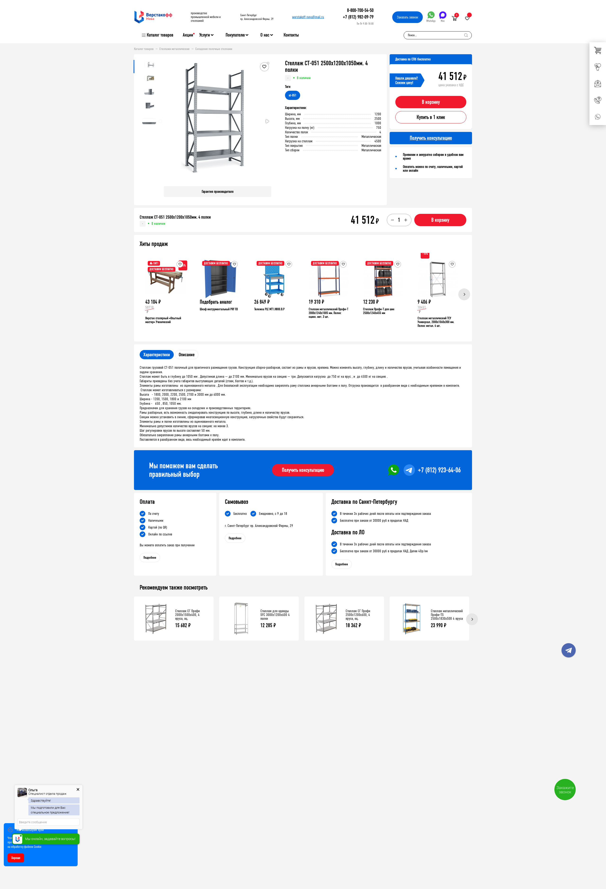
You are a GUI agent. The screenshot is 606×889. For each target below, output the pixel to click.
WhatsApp (431, 20)
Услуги (204, 35)
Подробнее (149, 558)
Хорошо (15, 858)
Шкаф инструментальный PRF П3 (219, 309)
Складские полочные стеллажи (213, 49)
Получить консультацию (303, 470)
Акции (188, 35)
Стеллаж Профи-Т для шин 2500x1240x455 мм (378, 311)
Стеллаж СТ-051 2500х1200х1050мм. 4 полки (175, 217)
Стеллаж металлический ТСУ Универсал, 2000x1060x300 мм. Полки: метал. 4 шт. (436, 322)
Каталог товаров (160, 35)
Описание (187, 355)
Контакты (291, 35)
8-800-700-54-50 (360, 10)
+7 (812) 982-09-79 (358, 17)
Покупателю (235, 35)
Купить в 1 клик (431, 117)
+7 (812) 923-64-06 (439, 470)
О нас (264, 35)
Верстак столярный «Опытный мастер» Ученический (163, 320)
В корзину (431, 102)
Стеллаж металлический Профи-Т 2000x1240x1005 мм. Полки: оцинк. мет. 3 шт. (328, 313)
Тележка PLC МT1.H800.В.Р (269, 309)
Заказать (407, 17)
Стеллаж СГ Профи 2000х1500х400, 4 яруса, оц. (187, 615)
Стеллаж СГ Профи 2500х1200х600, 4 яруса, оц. (358, 615)
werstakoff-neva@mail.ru (308, 17)
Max (443, 20)
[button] (267, 121)
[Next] (464, 294)
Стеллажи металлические (174, 49)
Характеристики (156, 355)
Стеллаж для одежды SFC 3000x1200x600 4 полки (275, 615)
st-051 (292, 95)
